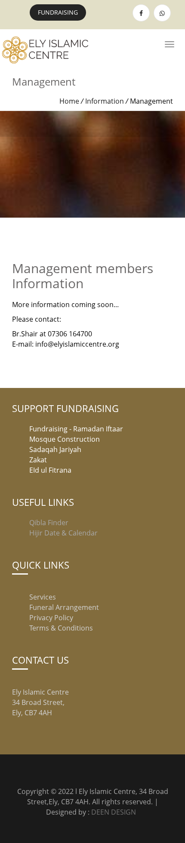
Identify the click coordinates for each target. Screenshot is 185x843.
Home (69, 101)
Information (104, 101)
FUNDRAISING (58, 12)
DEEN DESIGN (114, 812)
